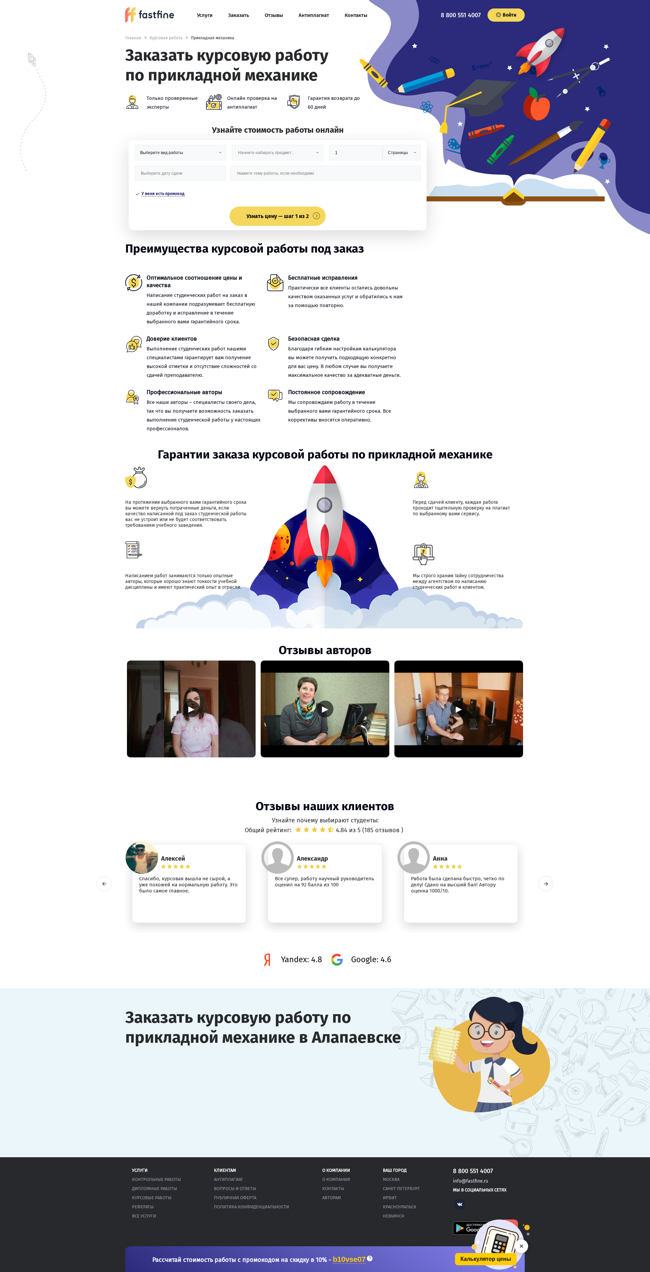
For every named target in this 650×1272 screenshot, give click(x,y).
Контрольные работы (156, 1179)
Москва (391, 1179)
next (546, 883)
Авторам (331, 1197)
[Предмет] (277, 155)
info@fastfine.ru (470, 1181)
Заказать (238, 15)
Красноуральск (399, 1206)
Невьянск (393, 1216)
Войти (509, 15)
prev (104, 883)
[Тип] (401, 155)
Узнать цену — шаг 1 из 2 (277, 216)
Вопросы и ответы (235, 1188)
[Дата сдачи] (180, 176)
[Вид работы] (180, 155)
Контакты (356, 15)
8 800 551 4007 (461, 15)
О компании (336, 1179)
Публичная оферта (235, 1197)
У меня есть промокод (163, 193)
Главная (133, 38)
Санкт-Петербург (401, 1188)
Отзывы (274, 15)
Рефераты (143, 1206)
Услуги (205, 15)
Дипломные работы (154, 1188)
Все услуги (144, 1216)
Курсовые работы (152, 1197)
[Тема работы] (325, 176)
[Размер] (356, 155)
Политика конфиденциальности (251, 1206)
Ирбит (390, 1197)
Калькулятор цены (485, 1259)
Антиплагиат (314, 15)
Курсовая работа (166, 38)
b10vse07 (349, 1260)
